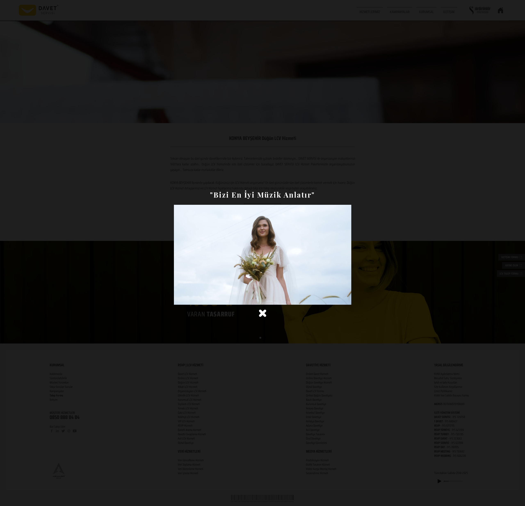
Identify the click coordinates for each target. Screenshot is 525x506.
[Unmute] (186, 299)
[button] (262, 313)
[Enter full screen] (345, 299)
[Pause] (179, 299)
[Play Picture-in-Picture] (338, 299)
